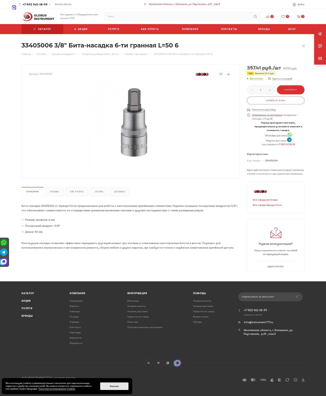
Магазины (133, 300)
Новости (74, 306)
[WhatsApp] (290, 135)
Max (177, 363)
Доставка (119, 191)
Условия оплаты (136, 306)
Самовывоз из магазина (267, 115)
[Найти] (255, 16)
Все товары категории (265, 199)
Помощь (199, 293)
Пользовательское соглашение (144, 327)
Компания (77, 293)
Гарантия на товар (138, 316)
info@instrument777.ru (258, 322)
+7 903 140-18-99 (35, 4)
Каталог (28, 293)
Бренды (27, 315)
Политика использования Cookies (56, 389)
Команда (75, 311)
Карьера (74, 321)
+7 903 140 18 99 (286, 144)
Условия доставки (137, 311)
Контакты (75, 327)
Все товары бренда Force (267, 205)
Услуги (27, 308)
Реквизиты (76, 337)
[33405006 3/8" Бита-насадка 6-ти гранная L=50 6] (130, 124)
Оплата (99, 191)
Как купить (77, 191)
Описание (32, 191)
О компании (76, 300)
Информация (137, 293)
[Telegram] (289, 140)
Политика (132, 321)
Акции (26, 300)
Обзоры (197, 321)
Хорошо (114, 386)
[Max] (14, 7)
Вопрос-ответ (201, 316)
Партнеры (75, 332)
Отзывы (54, 191)
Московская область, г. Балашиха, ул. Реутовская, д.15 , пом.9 (184, 4)
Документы (76, 343)
